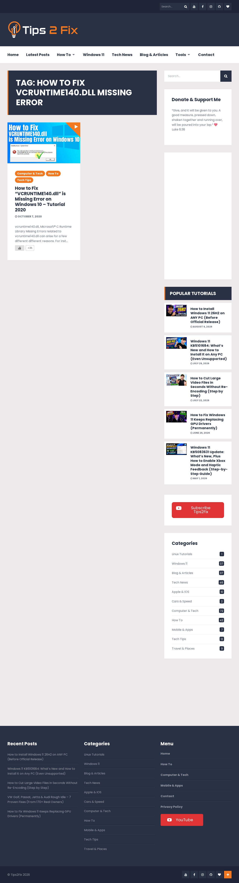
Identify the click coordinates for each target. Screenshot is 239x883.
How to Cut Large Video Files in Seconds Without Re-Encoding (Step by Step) (209, 387)
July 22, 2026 (200, 400)
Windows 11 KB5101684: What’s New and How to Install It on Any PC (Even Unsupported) (208, 350)
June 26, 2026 (201, 432)
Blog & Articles (154, 54)
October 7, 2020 (29, 216)
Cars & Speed (182, 601)
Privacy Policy (172, 806)
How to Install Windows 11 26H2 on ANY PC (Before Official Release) (207, 315)
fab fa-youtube (194, 6)
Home (13, 54)
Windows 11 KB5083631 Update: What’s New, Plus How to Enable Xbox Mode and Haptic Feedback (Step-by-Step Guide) (209, 460)
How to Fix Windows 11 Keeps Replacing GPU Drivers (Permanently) (207, 421)
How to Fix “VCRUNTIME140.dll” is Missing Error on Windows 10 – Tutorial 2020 (40, 199)
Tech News (122, 54)
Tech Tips (24, 180)
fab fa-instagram (211, 6)
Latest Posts (37, 54)
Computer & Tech (30, 173)
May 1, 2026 (199, 478)
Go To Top (228, 874)
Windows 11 (93, 54)
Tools (181, 54)
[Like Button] (19, 248)
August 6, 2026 (202, 326)
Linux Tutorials (182, 554)
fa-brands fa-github (219, 6)
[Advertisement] (164, 29)
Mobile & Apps (182, 630)
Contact (206, 54)
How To (64, 54)
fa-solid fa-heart (228, 6)
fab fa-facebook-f (202, 6)
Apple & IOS (180, 592)
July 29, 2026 (200, 363)
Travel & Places (183, 648)
